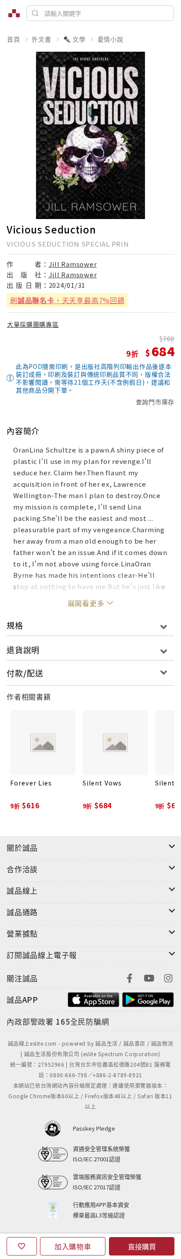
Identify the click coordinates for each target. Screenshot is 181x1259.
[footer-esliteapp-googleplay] (148, 998)
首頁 (13, 39)
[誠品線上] (14, 13)
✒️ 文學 (74, 39)
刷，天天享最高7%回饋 (67, 300)
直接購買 (142, 1246)
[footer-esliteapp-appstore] (93, 998)
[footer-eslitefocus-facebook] (129, 977)
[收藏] (22, 1246)
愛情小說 (110, 39)
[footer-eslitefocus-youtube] (149, 977)
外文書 (41, 39)
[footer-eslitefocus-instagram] (168, 977)
